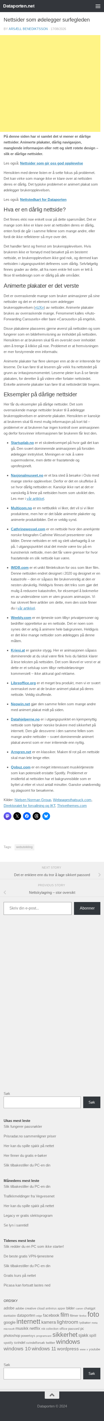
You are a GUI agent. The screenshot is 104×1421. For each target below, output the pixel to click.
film (64, 1315)
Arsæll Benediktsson (28, 29)
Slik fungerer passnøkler (23, 1126)
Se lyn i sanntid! (16, 1225)
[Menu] (98, 6)
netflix (35, 1328)
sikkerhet (64, 1334)
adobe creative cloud (30, 1308)
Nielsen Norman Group (33, 800)
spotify (8, 1343)
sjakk (83, 1335)
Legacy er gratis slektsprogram (28, 1215)
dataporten (26, 1315)
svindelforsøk (35, 1343)
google (9, 1322)
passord (73, 1329)
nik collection (50, 1329)
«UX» (39, 307)
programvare (44, 1335)
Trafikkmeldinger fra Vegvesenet (29, 1196)
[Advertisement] (52, 1006)
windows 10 (17, 1348)
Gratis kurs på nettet (20, 1275)
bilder (70, 1308)
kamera (48, 1322)
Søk (7, 1093)
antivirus (51, 1308)
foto (93, 1314)
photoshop (12, 1336)
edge (39, 1315)
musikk (22, 1328)
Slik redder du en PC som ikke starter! (34, 1246)
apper (61, 1308)
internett (28, 1321)
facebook (51, 1315)
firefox (83, 1315)
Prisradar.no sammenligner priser (30, 1136)
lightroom (67, 1322)
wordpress (68, 1348)
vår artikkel (35, 498)
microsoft (9, 1328)
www (83, 1349)
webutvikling (24, 847)
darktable (10, 1315)
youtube (94, 1349)
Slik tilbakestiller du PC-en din (27, 1165)
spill (92, 1335)
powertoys (28, 1336)
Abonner (87, 908)
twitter (50, 1343)
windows (68, 1341)
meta (94, 1322)
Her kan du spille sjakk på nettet (29, 1146)
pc (82, 1328)
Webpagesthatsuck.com (72, 800)
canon (79, 1308)
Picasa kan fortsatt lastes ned (27, 1285)
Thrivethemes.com (72, 806)
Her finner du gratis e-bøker (25, 1155)
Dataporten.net (18, 5)
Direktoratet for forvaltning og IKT (29, 806)
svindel (19, 1342)
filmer (74, 1315)
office (63, 1329)
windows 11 (44, 1348)
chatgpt (89, 1308)
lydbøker (85, 1322)
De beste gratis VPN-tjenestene (28, 1256)
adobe (9, 1308)
